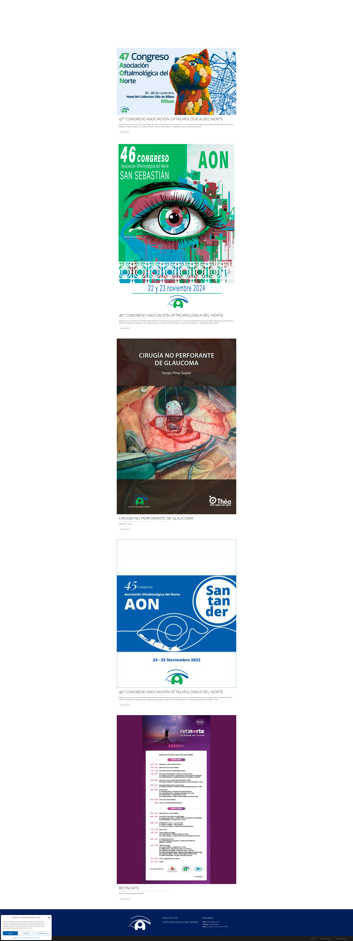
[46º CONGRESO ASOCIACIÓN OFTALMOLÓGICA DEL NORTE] (176, 226)
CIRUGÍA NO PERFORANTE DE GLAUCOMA (156, 518)
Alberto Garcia (150, 122)
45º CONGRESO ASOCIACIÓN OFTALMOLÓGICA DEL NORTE (171, 692)
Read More (125, 132)
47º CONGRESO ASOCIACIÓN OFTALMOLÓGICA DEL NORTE (171, 119)
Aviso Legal (37, 937)
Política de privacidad (28, 937)
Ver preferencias (42, 933)
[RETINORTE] (176, 799)
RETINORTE (129, 888)
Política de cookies (17, 937)
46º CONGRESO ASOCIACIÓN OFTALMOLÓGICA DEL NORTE (171, 315)
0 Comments (163, 122)
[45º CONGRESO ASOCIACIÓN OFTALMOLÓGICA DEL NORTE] (176, 613)
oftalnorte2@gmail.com (341, 2)
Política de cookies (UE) (341, 938)
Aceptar (10, 933)
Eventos (138, 122)
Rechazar (26, 933)
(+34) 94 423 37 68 (325, 2)
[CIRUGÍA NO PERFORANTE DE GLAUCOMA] (176, 426)
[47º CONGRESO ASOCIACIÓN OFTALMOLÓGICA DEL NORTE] (176, 81)
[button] (49, 917)
